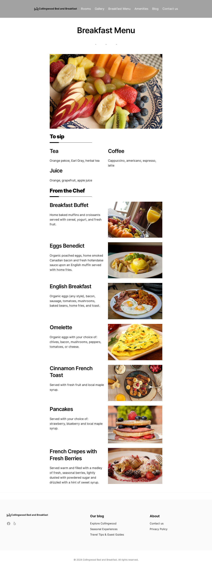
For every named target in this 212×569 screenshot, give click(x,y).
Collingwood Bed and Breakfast (100, 559)
